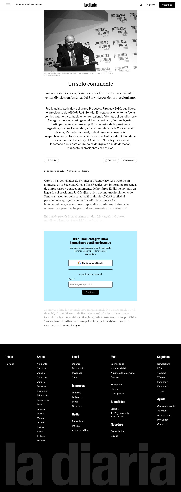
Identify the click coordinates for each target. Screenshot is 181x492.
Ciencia (41, 372)
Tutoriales (162, 410)
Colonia (76, 363)
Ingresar (151, 4)
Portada (10, 363)
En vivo (115, 377)
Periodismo (78, 421)
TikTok (160, 390)
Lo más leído (117, 363)
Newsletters (163, 363)
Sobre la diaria (119, 431)
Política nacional (35, 4)
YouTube (161, 372)
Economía (42, 390)
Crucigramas (117, 393)
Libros (40, 413)
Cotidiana (42, 377)
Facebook (162, 386)
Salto (75, 377)
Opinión (41, 422)
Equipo (114, 435)
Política (41, 427)
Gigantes (76, 406)
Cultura (41, 381)
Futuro (40, 404)
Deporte (41, 386)
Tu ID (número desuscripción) (120, 415)
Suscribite (167, 5)
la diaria (20, 4)
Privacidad (163, 419)
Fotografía (116, 384)
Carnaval (42, 368)
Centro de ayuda (166, 406)
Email (72, 279)
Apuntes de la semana (123, 372)
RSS (159, 368)
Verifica (41, 440)
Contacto (162, 424)
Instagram (162, 381)
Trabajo (41, 436)
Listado (115, 408)
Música (76, 425)
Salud (40, 431)
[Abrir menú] (8, 5)
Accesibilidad (164, 415)
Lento (75, 401)
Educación (42, 395)
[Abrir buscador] (141, 4)
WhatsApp (162, 377)
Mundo (41, 418)
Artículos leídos (80, 430)
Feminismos (43, 400)
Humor (114, 389)
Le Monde (77, 397)
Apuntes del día (119, 368)
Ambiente (42, 363)
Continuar (90, 292)
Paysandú (77, 372)
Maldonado (78, 368)
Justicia (41, 409)
